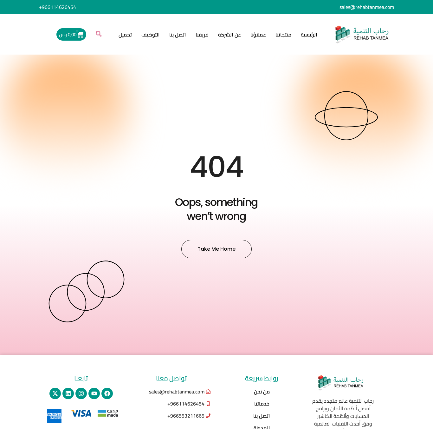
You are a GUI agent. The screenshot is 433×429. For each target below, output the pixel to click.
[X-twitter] (55, 393)
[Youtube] (94, 393)
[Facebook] (107, 393)
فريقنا (202, 34)
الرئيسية (309, 34)
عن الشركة (229, 34)
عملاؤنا (258, 34)
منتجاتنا (283, 34)
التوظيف (150, 34)
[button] (99, 34)
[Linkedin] (68, 393)
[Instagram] (81, 393)
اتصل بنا (177, 34)
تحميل (125, 34)
